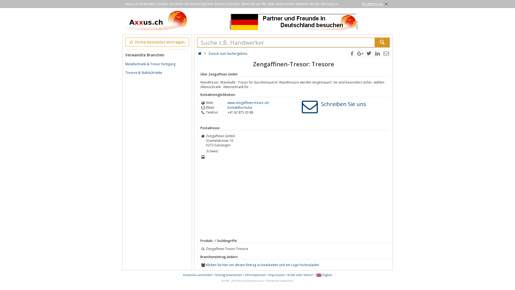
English (326, 275)
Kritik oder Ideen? (300, 275)
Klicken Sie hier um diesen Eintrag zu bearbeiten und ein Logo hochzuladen (262, 265)
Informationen (255, 275)
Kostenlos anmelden (198, 275)
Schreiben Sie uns (343, 104)
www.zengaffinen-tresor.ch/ (248, 102)
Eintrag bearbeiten (228, 275)
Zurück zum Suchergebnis (227, 53)
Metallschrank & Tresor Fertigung (150, 64)
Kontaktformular (239, 107)
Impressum (276, 275)
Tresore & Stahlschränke (143, 72)
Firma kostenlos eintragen (159, 42)
